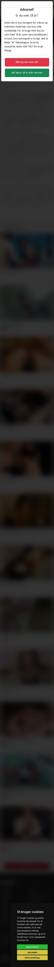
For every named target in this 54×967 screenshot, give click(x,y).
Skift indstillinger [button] (32, 958)
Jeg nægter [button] (32, 952)
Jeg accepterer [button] (32, 947)
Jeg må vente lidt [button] (27, 62)
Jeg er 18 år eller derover (27, 73)
